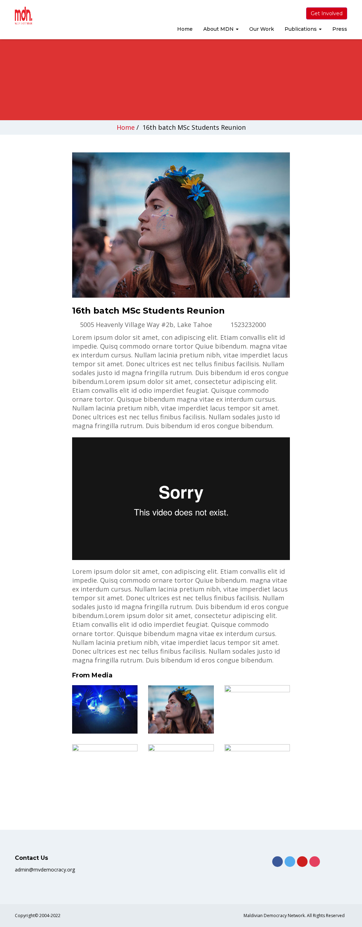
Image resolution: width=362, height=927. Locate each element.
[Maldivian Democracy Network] (37, 15)
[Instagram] (314, 861)
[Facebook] (277, 861)
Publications (301, 29)
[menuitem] (185, 29)
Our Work (261, 29)
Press (339, 29)
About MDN (219, 29)
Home (185, 29)
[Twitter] (290, 861)
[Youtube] (302, 861)
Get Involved (327, 13)
